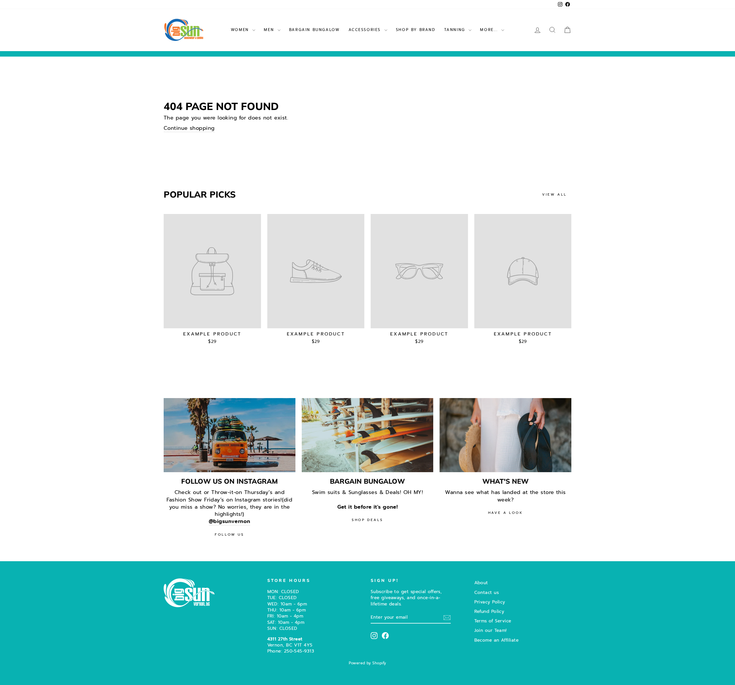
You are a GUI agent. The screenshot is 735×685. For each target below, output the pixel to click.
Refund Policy (489, 611)
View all (554, 194)
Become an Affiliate (496, 640)
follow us (229, 534)
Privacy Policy (489, 602)
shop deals (367, 519)
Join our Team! (490, 630)
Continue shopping (189, 128)
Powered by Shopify (367, 663)
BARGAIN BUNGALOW (314, 29)
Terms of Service (492, 621)
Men (270, 29)
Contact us (486, 592)
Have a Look (505, 512)
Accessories (366, 29)
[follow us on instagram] (229, 435)
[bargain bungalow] (368, 435)
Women (241, 29)
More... (490, 29)
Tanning (455, 29)
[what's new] (505, 435)
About (481, 582)
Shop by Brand (416, 29)
